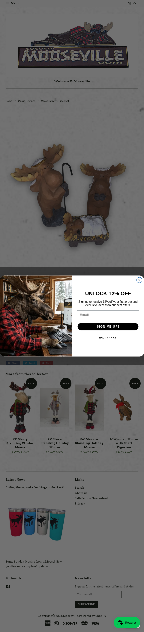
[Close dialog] (139, 280)
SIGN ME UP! (108, 326)
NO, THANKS (108, 337)
